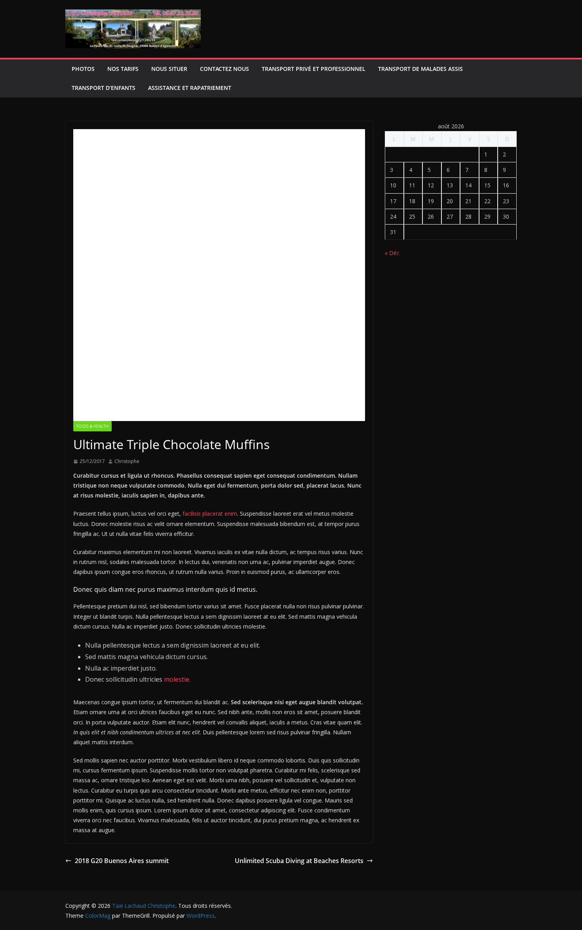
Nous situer (169, 68)
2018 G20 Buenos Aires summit (122, 860)
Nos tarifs (123, 68)
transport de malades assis (420, 68)
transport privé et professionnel (313, 68)
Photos (83, 68)
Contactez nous (224, 68)
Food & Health (92, 426)
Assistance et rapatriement (189, 87)
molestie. (176, 679)
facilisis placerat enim (209, 513)
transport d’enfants (103, 87)
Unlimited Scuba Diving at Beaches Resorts (299, 860)
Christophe (126, 461)
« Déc (392, 253)
